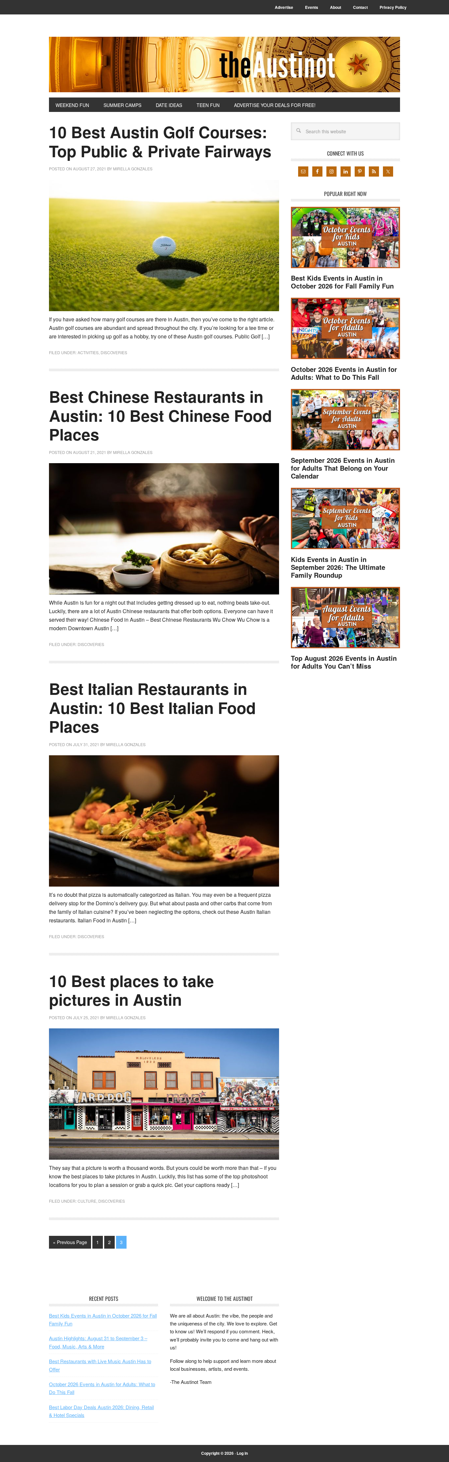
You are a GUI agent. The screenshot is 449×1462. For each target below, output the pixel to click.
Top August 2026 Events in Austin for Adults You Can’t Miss (344, 662)
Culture (87, 1201)
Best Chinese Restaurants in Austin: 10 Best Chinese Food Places (160, 415)
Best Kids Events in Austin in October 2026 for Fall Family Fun (342, 281)
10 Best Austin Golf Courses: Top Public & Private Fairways (160, 141)
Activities (88, 352)
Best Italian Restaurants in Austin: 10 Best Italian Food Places (152, 707)
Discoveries (114, 352)
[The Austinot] (224, 64)
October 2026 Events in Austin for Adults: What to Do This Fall (344, 373)
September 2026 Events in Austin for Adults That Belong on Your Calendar (343, 468)
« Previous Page (70, 1242)
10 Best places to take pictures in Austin (131, 990)
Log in (242, 1453)
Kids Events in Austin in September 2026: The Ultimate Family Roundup (338, 567)
